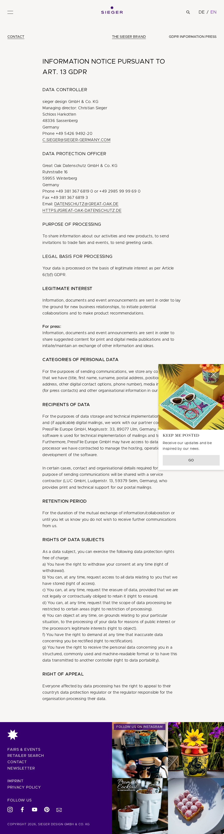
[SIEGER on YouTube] (34, 809)
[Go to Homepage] (56, 735)
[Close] (213, 374)
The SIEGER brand (129, 36)
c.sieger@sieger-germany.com (76, 140)
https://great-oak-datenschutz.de (81, 211)
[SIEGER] (112, 10)
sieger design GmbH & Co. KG (64, 824)
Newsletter (21, 768)
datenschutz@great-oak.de (86, 204)
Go (191, 460)
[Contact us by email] (59, 809)
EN (213, 12)
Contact (15, 36)
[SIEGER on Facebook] (22, 809)
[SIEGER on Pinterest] (47, 809)
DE (202, 12)
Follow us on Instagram (139, 726)
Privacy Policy (24, 787)
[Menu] (10, 12)
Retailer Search (25, 756)
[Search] (188, 12)
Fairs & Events (23, 749)
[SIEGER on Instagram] (10, 809)
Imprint (15, 781)
